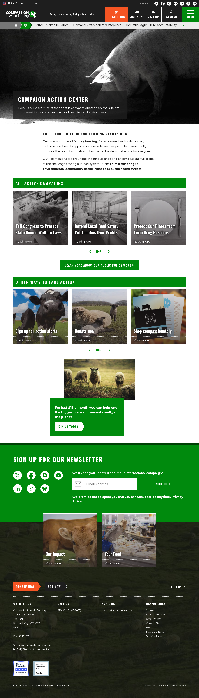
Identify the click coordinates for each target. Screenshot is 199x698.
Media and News (155, 632)
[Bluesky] (195, 4)
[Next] (183, 25)
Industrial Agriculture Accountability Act (154, 25)
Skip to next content (99, 181)
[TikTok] (188, 4)
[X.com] (156, 4)
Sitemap (150, 610)
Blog (148, 627)
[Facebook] (163, 4)
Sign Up (162, 484)
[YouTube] (176, 4)
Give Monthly (153, 619)
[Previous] (90, 251)
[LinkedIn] (182, 4)
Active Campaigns (156, 614)
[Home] (16, 25)
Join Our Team (154, 636)
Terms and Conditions (156, 685)
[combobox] (8, 3)
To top (176, 586)
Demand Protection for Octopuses (97, 25)
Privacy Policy (178, 685)
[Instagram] (169, 4)
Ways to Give (153, 623)
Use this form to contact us (117, 610)
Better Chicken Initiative (51, 25)
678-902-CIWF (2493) (69, 610)
